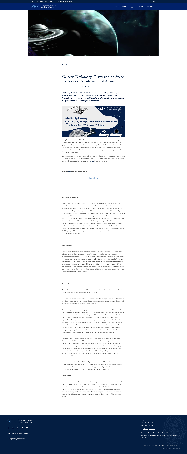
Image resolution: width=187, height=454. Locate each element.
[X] (85, 86)
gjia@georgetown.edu (148, 429)
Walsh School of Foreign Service (64, 1)
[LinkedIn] (82, 86)
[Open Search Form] (154, 1)
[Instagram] (18, 428)
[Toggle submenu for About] (118, 6)
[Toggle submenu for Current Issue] (135, 6)
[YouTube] (27, 428)
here (69, 171)
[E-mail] (88, 86)
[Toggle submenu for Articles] (127, 6)
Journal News (66, 64)
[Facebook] (79, 86)
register (92, 161)
